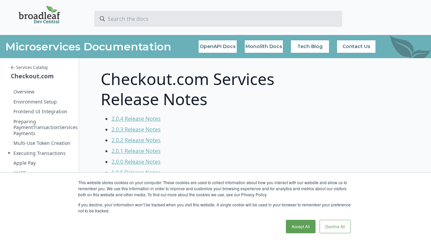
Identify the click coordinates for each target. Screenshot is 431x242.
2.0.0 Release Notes (136, 161)
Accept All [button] (301, 226)
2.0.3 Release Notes (136, 129)
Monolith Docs (263, 46)
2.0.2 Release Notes (136, 140)
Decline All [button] (335, 226)
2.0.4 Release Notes (136, 118)
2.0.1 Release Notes (136, 151)
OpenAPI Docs (218, 46)
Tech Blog (310, 46)
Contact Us (356, 46)
